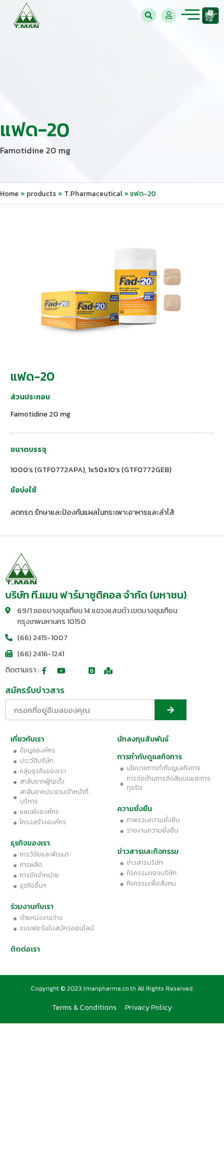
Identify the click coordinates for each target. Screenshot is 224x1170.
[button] (148, 15)
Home (9, 193)
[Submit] (170, 709)
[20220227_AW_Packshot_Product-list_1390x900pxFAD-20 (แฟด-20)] (112, 280)
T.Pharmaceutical (93, 193)
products (41, 193)
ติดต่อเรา (25, 949)
